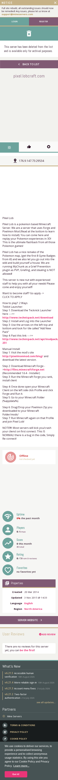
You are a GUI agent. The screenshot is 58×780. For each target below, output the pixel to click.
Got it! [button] (15, 774)
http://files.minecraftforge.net (24, 369)
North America (33, 608)
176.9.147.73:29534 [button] (31, 161)
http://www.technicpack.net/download (27, 317)
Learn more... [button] (21, 766)
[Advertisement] (29, 109)
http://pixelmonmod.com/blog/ (22, 356)
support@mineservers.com (17, 14)
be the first (27, 650)
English (28, 603)
